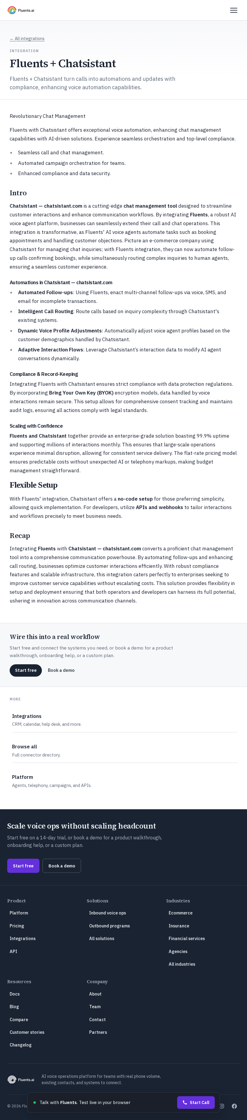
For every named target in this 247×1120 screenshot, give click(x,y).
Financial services (187, 938)
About (95, 994)
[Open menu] (234, 10)
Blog (14, 1006)
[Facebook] (234, 1106)
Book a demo (61, 670)
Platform (19, 913)
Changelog (21, 1045)
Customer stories (27, 1032)
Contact (97, 1019)
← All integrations (27, 38)
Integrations (23, 938)
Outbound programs (109, 926)
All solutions (101, 938)
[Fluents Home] (20, 10)
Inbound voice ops (107, 913)
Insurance (179, 926)
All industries (182, 964)
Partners (98, 1032)
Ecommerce (180, 913)
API (13, 951)
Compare (19, 1019)
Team (95, 1006)
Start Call (199, 1102)
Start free (26, 670)
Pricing (17, 926)
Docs (15, 994)
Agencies (178, 951)
